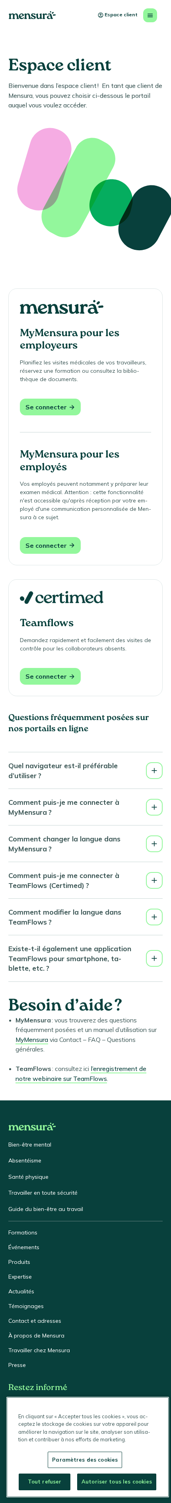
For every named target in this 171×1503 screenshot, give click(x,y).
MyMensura (32, 1040)
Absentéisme (24, 1160)
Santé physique (28, 1176)
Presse (17, 1365)
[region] (87, 1447)
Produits (19, 1261)
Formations (22, 1232)
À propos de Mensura (36, 1335)
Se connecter (46, 407)
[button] (85, 770)
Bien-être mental (29, 1144)
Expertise (20, 1276)
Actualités (21, 1291)
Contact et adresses (34, 1320)
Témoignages (26, 1306)
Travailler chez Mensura (39, 1350)
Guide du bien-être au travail (45, 1209)
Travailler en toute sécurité (43, 1192)
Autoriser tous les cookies (117, 1481)
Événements (23, 1247)
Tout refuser (45, 1481)
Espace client (121, 15)
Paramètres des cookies (85, 1459)
